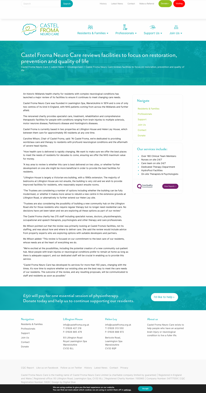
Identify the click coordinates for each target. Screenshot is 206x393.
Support (142, 119)
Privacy (124, 368)
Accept (145, 388)
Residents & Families (91, 33)
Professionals (124, 33)
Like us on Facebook (47, 368)
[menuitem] (103, 3)
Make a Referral (146, 3)
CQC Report (27, 368)
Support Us (151, 33)
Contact (131, 3)
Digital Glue (69, 382)
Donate (164, 3)
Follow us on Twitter (71, 368)
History (103, 3)
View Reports (169, 186)
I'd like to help (163, 297)
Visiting (179, 3)
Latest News (117, 3)
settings (127, 390)
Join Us (174, 33)
